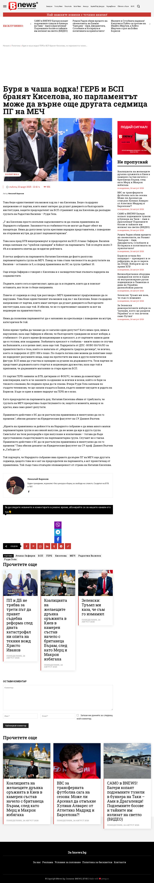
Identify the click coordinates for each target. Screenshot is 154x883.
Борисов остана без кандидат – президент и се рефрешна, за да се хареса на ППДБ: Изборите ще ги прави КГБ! (133, 261)
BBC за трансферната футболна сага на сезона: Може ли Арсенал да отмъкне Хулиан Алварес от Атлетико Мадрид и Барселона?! (132, 199)
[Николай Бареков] (15, 485)
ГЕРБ (49, 555)
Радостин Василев (89, 555)
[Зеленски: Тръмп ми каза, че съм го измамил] (95, 583)
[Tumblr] (54, 546)
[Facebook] (29, 491)
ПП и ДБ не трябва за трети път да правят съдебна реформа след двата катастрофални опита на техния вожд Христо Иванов (19, 625)
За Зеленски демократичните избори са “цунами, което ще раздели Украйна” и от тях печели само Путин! (134, 311)
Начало (6, 45)
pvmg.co (105, 878)
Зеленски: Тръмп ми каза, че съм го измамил (93, 607)
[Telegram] (61, 546)
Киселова (61, 555)
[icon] (58, 526)
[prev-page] (31, 24)
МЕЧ (72, 555)
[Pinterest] (33, 546)
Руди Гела (10, 559)
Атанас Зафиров (25, 555)
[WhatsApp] (40, 546)
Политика (16, 45)
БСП (40, 555)
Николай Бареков (16, 193)
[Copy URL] (68, 546)
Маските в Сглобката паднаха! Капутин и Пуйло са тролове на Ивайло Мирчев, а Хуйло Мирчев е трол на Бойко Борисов (128, 25)
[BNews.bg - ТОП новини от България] (23, 6)
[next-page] (150, 24)
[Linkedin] (47, 546)
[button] (138, 6)
